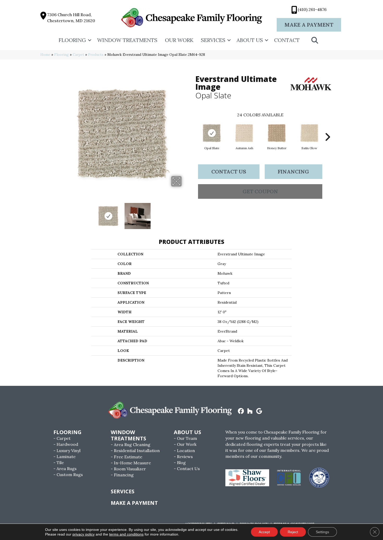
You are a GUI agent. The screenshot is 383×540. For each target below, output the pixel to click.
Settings (322, 532)
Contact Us (228, 171)
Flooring (72, 40)
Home (45, 54)
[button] (89, 40)
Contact (287, 40)
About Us (250, 40)
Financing (293, 171)
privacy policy (83, 534)
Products (95, 54)
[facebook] (241, 411)
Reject (293, 532)
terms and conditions (126, 534)
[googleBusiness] (259, 411)
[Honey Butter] (277, 133)
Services (213, 40)
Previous (60, 213)
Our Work (179, 40)
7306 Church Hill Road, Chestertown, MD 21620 (71, 17)
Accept (264, 532)
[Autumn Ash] (244, 133)
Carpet (78, 54)
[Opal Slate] (212, 133)
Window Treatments (127, 40)
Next (185, 213)
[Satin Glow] (309, 133)
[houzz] (250, 411)
